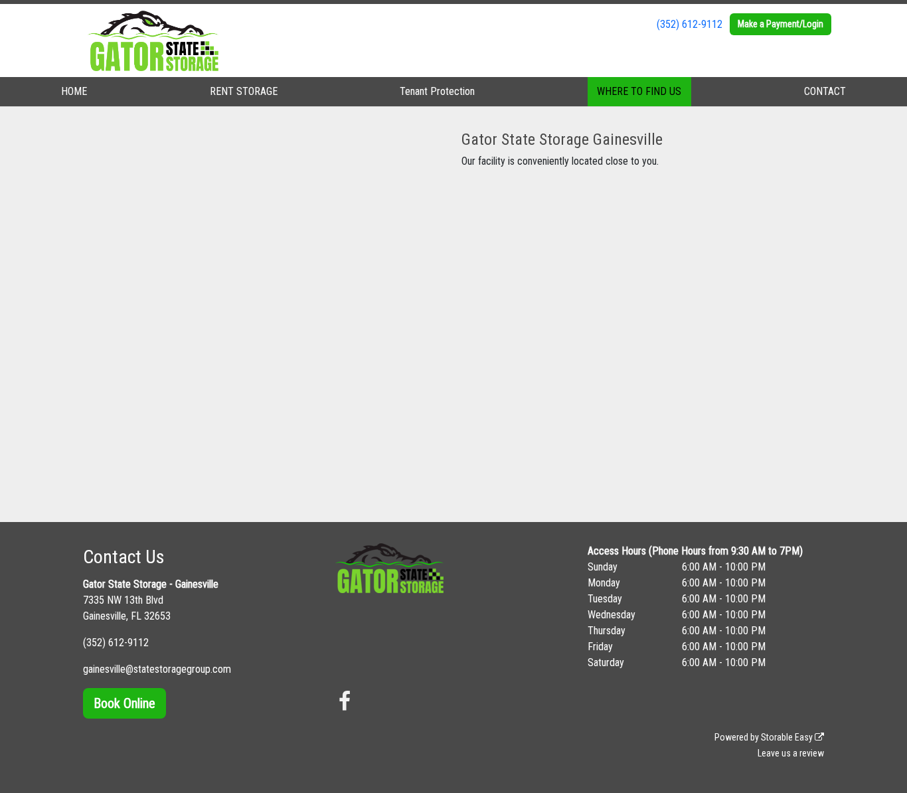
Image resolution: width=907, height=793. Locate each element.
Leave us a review (791, 753)
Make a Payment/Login (780, 24)
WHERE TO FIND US (639, 91)
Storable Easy (788, 737)
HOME (74, 91)
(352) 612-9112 (689, 24)
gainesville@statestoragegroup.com (157, 669)
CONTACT (825, 91)
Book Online (124, 703)
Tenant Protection (437, 91)
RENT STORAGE (244, 91)
